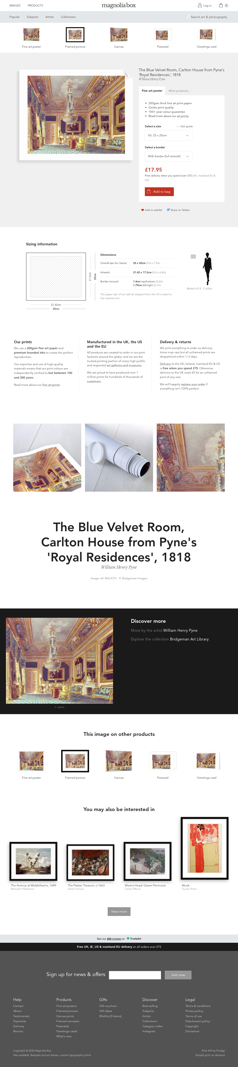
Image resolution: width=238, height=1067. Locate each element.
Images (14, 5)
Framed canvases (67, 1021)
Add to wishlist (153, 210)
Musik (186, 885)
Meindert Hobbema (22, 888)
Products (35, 5)
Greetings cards (66, 1031)
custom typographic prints (75, 1055)
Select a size (169, 126)
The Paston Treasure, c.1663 (86, 885)
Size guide (187, 126)
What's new (64, 1036)
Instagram (148, 1031)
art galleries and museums (124, 365)
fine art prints (51, 385)
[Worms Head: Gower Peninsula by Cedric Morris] (147, 861)
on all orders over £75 (119, 947)
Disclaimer (192, 1031)
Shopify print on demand (210, 1055)
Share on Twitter (180, 210)
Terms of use (193, 1016)
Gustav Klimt (189, 888)
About (17, 1011)
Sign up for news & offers (75, 974)
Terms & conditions (197, 1006)
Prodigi (220, 1050)
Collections (68, 17)
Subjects (32, 17)
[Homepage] (119, 6)
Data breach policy (197, 1021)
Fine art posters (66, 1006)
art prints (183, 116)
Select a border (155, 147)
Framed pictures (67, 1011)
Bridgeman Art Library (189, 639)
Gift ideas (105, 1011)
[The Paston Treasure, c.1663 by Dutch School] (90, 862)
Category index (152, 1026)
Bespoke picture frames (44, 1055)
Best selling (150, 1006)
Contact (18, 1006)
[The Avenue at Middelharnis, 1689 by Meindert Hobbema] (33, 861)
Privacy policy (194, 1011)
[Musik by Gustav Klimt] (205, 849)
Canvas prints (65, 1016)
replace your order (193, 384)
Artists (50, 17)
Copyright (192, 1026)
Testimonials (21, 1016)
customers (94, 381)
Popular (14, 17)
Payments (19, 1021)
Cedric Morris (133, 888)
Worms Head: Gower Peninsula (145, 885)
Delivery (165, 364)
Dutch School (75, 888)
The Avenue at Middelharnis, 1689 (33, 885)
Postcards (62, 1026)
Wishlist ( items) (110, 1016)
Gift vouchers (108, 1006)
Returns (18, 1031)
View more (119, 911)
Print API (207, 1050)
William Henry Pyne (152, 79)
